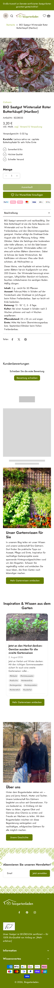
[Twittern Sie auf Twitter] (19, 339)
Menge (7, 169)
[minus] (6, 175)
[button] (27, 187)
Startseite (10, 24)
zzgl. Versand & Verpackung (28, 126)
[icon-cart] (47, 16)
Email (9, 873)
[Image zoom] (27, 65)
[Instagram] (35, 912)
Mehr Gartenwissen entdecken (27, 702)
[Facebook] (19, 912)
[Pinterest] (27, 912)
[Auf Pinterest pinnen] (25, 339)
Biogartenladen (31, 982)
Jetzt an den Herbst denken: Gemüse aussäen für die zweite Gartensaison (25, 649)
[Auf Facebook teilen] (12, 339)
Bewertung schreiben (27, 378)
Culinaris (7, 102)
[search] (11, 16)
